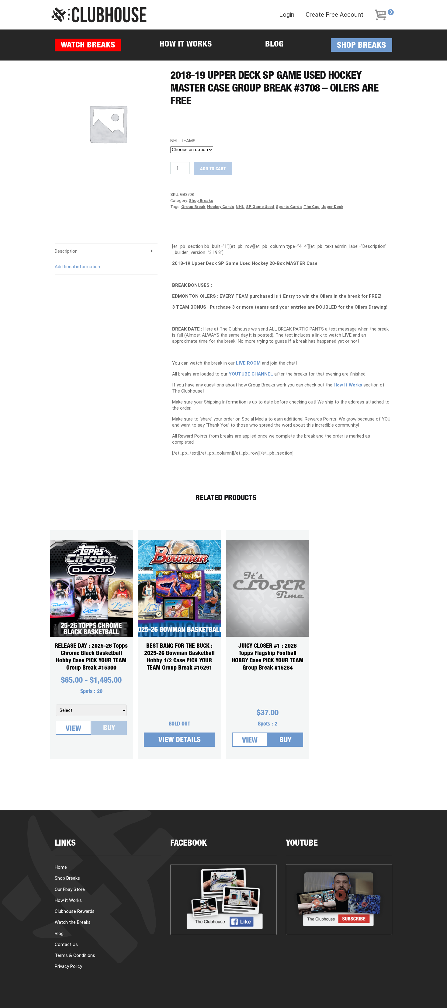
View (73, 729)
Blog (274, 45)
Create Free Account (334, 15)
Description (66, 251)
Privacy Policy (68, 966)
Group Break (193, 206)
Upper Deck (332, 206)
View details (179, 740)
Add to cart (213, 169)
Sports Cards (289, 206)
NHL (240, 206)
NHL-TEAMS (183, 141)
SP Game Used (260, 206)
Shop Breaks (361, 46)
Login (286, 15)
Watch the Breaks (73, 922)
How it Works (186, 45)
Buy (109, 728)
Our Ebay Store (70, 889)
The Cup (311, 206)
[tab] (106, 251)
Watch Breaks (88, 46)
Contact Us (66, 944)
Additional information (77, 266)
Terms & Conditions (75, 955)
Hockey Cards (220, 206)
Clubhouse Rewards (75, 911)
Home (61, 867)
